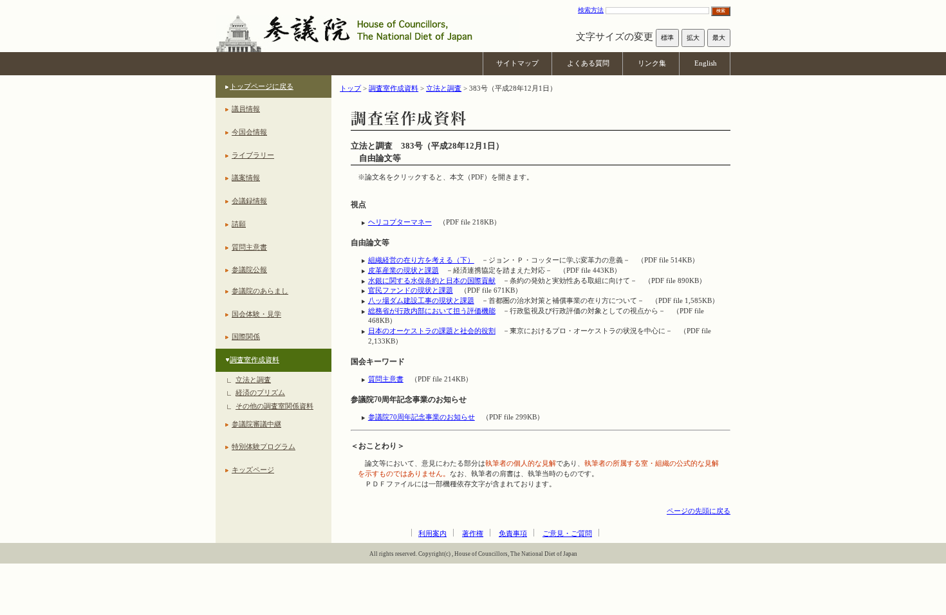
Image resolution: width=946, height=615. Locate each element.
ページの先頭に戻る (698, 511)
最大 (718, 37)
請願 (239, 224)
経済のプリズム (260, 392)
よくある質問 (588, 63)
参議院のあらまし (260, 291)
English (705, 63)
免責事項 (513, 533)
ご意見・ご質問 (567, 533)
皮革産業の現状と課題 (403, 270)
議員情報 (246, 109)
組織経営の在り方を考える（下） (421, 260)
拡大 (693, 37)
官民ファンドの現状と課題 (410, 290)
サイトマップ (517, 63)
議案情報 (246, 177)
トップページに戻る (261, 86)
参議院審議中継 (256, 424)
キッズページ (253, 469)
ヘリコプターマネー (400, 222)
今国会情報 (249, 132)
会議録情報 (249, 201)
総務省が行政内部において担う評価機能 (432, 311)
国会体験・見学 (256, 314)
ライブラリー (253, 155)
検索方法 (591, 10)
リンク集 (652, 63)
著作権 (472, 533)
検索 (720, 10)
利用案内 (432, 533)
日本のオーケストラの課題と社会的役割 (432, 331)
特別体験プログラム (263, 446)
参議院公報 (249, 269)
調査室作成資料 (254, 359)
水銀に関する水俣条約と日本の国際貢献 (432, 280)
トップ (350, 88)
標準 (667, 37)
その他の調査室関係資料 (274, 406)
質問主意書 (249, 247)
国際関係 (246, 336)
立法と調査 (253, 379)
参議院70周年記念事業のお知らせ (421, 417)
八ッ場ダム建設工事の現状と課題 (421, 300)
